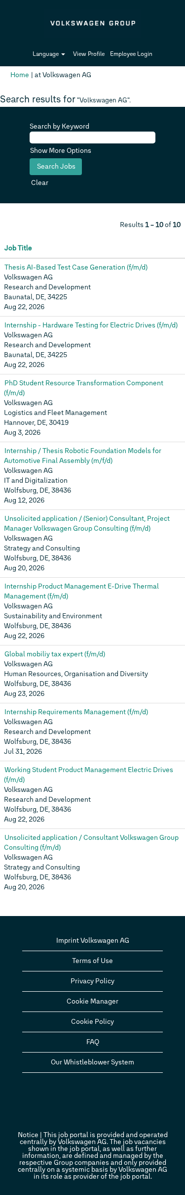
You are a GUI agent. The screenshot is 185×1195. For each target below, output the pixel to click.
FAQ (92, 1042)
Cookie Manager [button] (92, 1001)
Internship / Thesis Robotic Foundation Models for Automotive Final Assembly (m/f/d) (82, 456)
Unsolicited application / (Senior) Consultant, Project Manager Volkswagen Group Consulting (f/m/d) (87, 523)
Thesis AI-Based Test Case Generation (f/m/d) (76, 267)
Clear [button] (39, 183)
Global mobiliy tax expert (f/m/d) (54, 654)
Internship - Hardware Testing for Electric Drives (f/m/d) (91, 325)
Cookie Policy (92, 1021)
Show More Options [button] (60, 150)
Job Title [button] (18, 248)
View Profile (89, 53)
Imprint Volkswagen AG (92, 940)
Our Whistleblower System (92, 1062)
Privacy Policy (92, 981)
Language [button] (46, 53)
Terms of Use (92, 961)
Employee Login (131, 53)
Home (19, 75)
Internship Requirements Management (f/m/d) (76, 712)
